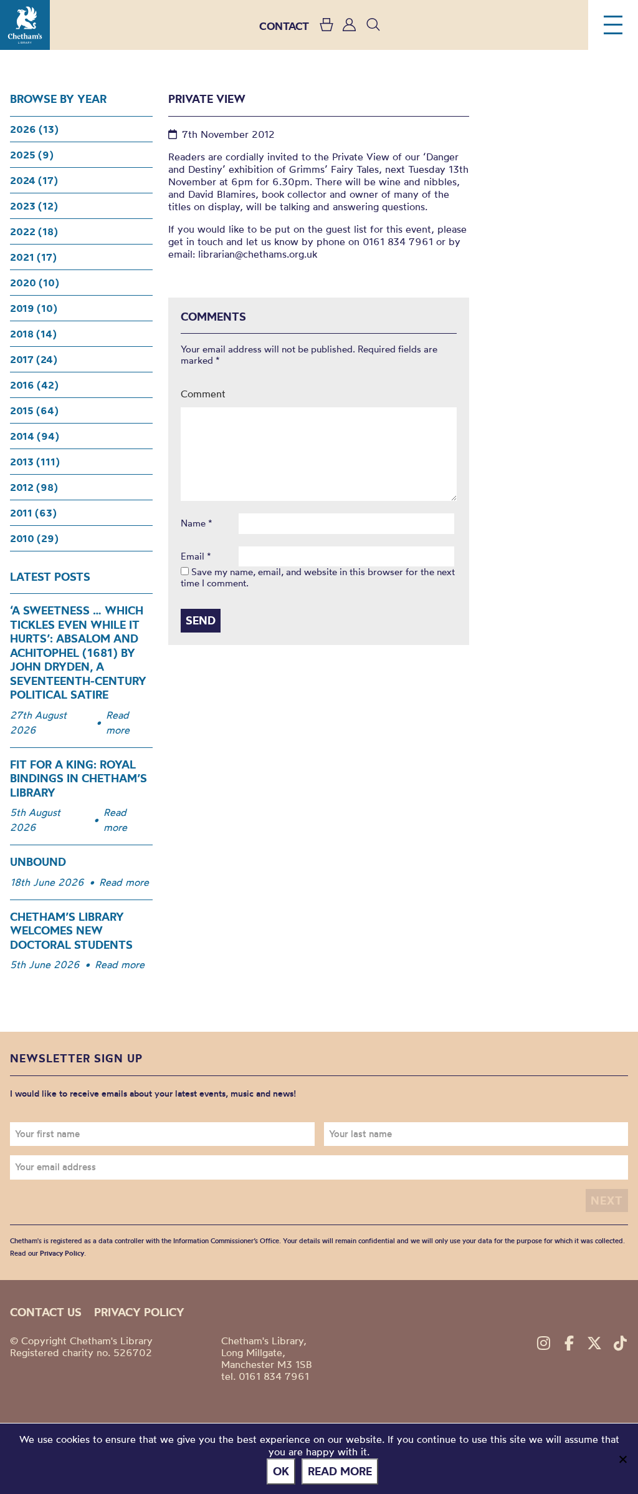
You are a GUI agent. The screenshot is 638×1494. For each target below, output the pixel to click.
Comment (203, 393)
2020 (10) (34, 282)
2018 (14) (33, 333)
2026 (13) (34, 129)
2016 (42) (34, 385)
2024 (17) (34, 180)
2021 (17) (33, 257)
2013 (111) (35, 461)
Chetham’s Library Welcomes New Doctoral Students (71, 930)
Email (196, 556)
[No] (622, 1459)
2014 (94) (34, 436)
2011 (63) (33, 513)
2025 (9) (32, 154)
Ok (281, 1471)
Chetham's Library (25, 25)
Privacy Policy (62, 1253)
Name (196, 523)
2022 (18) (34, 231)
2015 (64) (34, 410)
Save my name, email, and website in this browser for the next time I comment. (318, 577)
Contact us (46, 1312)
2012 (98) (34, 487)
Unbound (38, 862)
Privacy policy (139, 1312)
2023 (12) (34, 206)
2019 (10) (33, 308)
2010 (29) (34, 538)
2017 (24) (33, 359)
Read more (118, 722)
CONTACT (284, 25)
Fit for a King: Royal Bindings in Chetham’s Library (78, 778)
